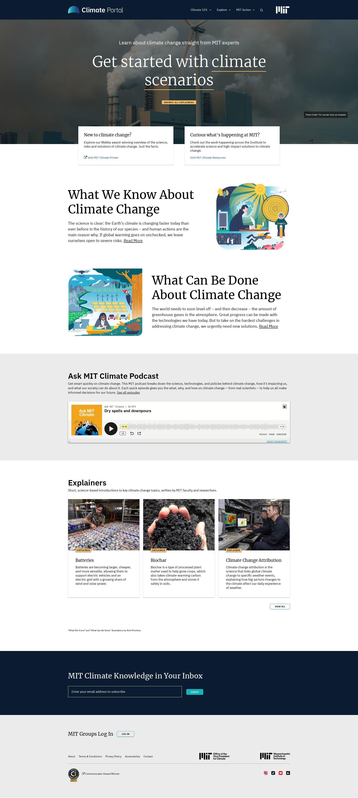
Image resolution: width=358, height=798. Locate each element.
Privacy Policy (113, 756)
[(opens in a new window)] (282, 11)
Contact (148, 756)
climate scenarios (205, 70)
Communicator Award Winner (102, 773)
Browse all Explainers (179, 102)
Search (261, 10)
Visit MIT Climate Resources (208, 157)
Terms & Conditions (90, 756)
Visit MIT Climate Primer (103, 157)
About (71, 756)
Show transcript (277, 441)
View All (280, 606)
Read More (133, 240)
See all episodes (128, 393)
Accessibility (132, 756)
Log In (125, 734)
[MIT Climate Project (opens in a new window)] (214, 757)
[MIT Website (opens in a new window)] (275, 758)
